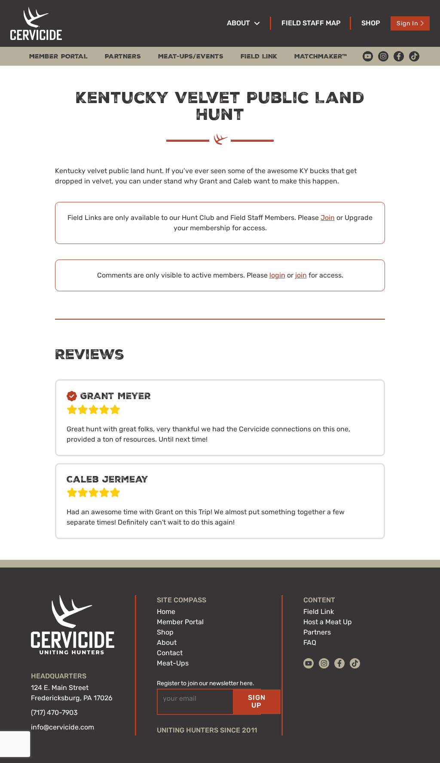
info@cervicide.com (62, 727)
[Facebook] (399, 56)
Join (328, 218)
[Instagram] (383, 56)
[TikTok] (414, 56)
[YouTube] (368, 56)
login (277, 275)
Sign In (407, 23)
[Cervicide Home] (36, 23)
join (301, 275)
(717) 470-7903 (54, 712)
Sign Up (257, 701)
